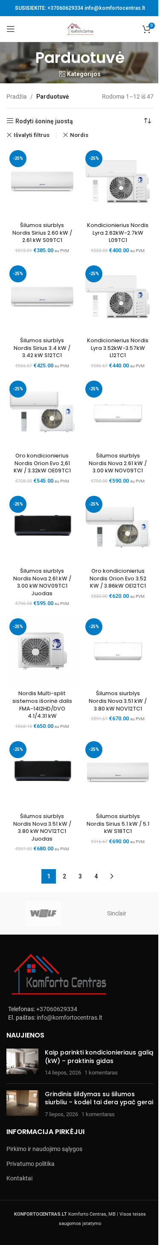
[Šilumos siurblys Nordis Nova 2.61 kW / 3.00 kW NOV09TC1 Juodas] (42, 528)
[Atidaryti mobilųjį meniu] (10, 28)
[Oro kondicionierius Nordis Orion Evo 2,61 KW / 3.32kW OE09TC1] (42, 413)
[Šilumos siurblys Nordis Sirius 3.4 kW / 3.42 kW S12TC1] (42, 298)
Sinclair (116, 913)
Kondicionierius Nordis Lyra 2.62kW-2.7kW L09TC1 (117, 233)
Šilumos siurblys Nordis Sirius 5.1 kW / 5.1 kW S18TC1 (118, 824)
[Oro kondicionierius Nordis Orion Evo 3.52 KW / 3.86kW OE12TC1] (118, 528)
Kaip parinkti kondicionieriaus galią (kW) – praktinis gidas (99, 1056)
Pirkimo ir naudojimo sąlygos (44, 1149)
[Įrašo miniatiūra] (22, 1063)
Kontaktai (19, 1178)
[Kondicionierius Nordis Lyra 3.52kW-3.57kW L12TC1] (118, 298)
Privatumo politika (30, 1163)
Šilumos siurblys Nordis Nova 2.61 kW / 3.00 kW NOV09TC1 (118, 463)
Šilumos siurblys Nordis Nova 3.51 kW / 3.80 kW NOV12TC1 (118, 701)
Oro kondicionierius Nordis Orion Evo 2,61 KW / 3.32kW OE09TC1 (42, 463)
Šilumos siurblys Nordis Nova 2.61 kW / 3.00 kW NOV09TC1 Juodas (42, 582)
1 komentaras (101, 1072)
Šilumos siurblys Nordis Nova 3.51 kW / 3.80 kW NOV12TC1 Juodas (42, 827)
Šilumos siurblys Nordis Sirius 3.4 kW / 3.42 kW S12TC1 (42, 348)
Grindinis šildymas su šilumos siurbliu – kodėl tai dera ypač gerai (99, 1098)
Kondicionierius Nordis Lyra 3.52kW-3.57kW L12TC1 (117, 348)
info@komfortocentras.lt (114, 8)
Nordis (79, 135)
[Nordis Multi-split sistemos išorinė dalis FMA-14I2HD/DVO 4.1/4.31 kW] (42, 651)
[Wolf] (43, 913)
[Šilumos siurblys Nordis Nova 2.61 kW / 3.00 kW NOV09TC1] (118, 413)
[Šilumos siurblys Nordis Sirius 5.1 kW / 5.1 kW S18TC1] (118, 774)
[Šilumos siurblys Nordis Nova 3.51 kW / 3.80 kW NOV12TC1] (118, 651)
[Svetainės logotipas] (80, 28)
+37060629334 (65, 8)
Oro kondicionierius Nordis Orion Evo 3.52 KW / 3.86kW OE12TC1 (118, 578)
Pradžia (16, 96)
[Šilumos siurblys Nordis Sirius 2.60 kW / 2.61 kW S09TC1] (42, 183)
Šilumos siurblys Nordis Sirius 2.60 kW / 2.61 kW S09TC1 (42, 233)
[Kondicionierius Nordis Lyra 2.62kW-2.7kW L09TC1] (118, 183)
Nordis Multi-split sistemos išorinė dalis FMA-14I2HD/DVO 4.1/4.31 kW (42, 704)
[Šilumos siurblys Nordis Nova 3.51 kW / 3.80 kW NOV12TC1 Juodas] (42, 774)
